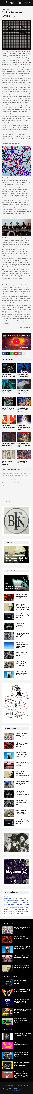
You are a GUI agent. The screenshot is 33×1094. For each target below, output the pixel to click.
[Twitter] (8, 353)
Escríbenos (19, 1085)
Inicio (3, 9)
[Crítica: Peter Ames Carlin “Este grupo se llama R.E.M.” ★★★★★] (7, 1065)
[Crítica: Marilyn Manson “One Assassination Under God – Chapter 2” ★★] (9, 607)
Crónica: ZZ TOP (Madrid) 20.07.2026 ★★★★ (22, 990)
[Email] (20, 353)
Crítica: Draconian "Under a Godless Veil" (23, 391)
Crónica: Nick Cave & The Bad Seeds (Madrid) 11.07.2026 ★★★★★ (21, 1001)
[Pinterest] (16, 353)
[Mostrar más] (24, 353)
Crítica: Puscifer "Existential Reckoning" (7, 462)
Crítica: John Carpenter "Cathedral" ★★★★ (22, 625)
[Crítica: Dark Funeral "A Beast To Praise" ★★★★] (9, 597)
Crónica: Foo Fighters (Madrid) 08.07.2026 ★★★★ (20, 1020)
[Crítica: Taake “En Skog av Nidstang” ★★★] (9, 655)
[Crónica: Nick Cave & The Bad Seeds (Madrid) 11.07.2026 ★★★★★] (7, 1002)
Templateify (16, 1090)
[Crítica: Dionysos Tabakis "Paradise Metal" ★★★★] (9, 674)
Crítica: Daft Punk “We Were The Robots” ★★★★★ (22, 1034)
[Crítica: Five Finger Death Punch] (9, 813)
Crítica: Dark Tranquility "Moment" (8, 426)
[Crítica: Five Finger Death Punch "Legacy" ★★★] (9, 664)
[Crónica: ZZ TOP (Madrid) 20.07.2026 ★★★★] (7, 992)
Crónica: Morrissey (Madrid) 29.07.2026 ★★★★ (22, 615)
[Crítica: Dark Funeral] (9, 745)
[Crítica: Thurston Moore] (7, 1045)
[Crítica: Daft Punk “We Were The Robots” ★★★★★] (7, 1036)
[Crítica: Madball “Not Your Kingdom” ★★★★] (9, 636)
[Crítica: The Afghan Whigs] (9, 765)
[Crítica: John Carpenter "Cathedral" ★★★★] (9, 626)
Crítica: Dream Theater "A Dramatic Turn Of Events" (22, 644)
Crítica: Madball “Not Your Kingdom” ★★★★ (22, 634)
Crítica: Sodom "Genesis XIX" (22, 462)
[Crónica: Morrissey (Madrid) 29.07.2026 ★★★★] (9, 616)
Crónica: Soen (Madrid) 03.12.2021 (8, 375)
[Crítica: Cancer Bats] (9, 736)
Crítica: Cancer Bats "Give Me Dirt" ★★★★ (22, 735)
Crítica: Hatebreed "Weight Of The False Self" (23, 445)
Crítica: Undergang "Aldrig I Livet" (8, 408)
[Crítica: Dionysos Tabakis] (9, 755)
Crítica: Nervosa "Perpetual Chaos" (23, 375)
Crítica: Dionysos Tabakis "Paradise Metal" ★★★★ (21, 673)
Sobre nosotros (9, 1085)
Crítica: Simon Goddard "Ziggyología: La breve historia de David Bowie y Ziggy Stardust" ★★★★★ (22, 1074)
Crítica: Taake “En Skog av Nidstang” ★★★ (21, 653)
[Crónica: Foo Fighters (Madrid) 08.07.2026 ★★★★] (7, 1021)
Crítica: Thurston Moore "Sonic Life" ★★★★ (21, 1043)
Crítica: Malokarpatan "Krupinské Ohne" (8, 444)
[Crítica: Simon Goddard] (7, 1074)
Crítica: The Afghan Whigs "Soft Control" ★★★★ (22, 763)
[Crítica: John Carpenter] (9, 794)
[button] (2, 2)
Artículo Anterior (7, 502)
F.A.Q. (26, 1085)
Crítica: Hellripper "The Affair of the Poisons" (23, 409)
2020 (8, 9)
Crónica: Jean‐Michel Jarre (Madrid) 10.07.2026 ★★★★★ (22, 1010)
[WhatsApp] (12, 353)
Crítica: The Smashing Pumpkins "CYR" (23, 427)
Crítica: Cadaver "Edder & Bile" (7, 391)
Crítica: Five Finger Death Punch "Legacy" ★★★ (21, 663)
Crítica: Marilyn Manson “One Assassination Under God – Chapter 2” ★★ (22, 606)
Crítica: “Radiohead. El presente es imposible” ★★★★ (21, 1054)
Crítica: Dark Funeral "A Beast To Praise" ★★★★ (22, 596)
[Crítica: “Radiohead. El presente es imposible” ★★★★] (7, 1055)
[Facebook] (4, 353)
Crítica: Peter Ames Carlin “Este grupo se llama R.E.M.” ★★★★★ (22, 1063)
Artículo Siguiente (25, 502)
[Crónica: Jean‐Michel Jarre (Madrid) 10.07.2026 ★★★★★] (7, 1012)
